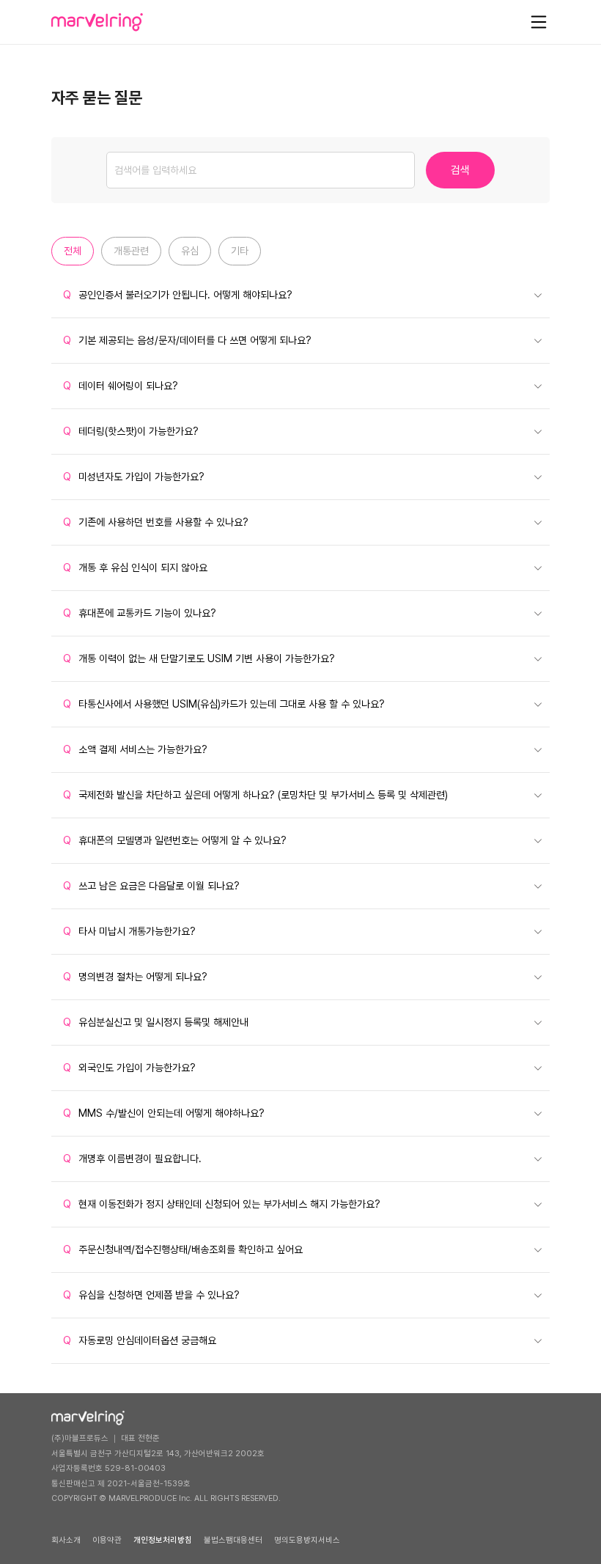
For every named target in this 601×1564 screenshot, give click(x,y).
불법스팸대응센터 (233, 1540)
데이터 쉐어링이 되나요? (120, 386)
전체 (72, 251)
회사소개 (66, 1540)
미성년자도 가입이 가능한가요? (133, 476)
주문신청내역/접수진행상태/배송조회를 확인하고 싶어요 (183, 1249)
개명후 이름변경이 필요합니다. (132, 1158)
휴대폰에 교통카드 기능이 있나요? (139, 613)
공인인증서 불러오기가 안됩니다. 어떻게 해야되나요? (177, 295)
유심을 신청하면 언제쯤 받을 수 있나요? (151, 1295)
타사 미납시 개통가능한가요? (129, 931)
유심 (190, 251)
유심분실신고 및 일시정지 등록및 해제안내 (155, 1022)
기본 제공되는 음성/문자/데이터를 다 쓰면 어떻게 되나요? (187, 340)
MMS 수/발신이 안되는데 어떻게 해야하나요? (164, 1113)
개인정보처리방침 (162, 1540)
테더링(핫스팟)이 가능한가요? (131, 431)
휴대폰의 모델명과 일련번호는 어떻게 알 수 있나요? (175, 840)
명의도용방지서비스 (307, 1540)
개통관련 (131, 251)
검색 (460, 170)
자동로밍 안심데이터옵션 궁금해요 (139, 1340)
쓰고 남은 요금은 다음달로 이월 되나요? (151, 886)
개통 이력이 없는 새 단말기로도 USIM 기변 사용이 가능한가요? (199, 658)
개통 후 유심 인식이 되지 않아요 (135, 567)
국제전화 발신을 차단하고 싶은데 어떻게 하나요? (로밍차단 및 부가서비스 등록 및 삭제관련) (255, 795)
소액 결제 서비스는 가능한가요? (135, 749)
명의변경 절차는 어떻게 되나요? (135, 977)
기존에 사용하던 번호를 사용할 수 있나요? (155, 522)
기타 (239, 251)
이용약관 (107, 1540)
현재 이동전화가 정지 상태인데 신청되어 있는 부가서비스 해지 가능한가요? (221, 1204)
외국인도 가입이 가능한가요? (129, 1067)
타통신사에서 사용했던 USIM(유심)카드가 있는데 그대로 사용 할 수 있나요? (224, 704)
